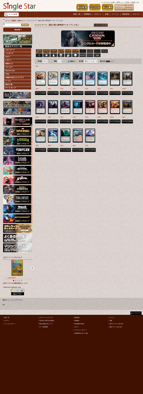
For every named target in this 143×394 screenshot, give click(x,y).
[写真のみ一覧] (108, 61)
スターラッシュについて (46, 317)
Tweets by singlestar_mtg (12, 287)
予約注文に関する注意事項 (46, 320)
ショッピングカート (9, 323)
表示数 (40, 61)
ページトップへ (137, 313)
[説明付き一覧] (113, 61)
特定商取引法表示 (79, 323)
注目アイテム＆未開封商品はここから (15, 283)
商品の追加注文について (46, 323)
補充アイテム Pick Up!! (115, 327)
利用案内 (76, 320)
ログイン (6, 320)
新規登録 (76, 317)
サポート (76, 327)
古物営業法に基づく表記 (81, 333)
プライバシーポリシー (80, 330)
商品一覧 (6, 317)
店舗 (110, 320)
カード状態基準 (43, 327)
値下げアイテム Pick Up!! (116, 323)
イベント (111, 317)
